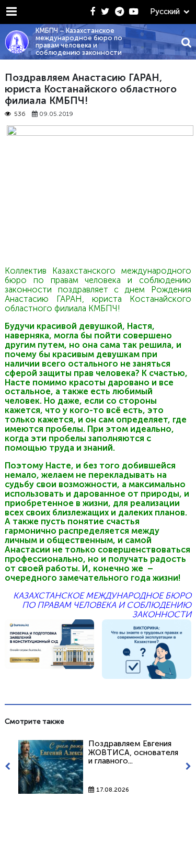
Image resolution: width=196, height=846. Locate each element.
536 (20, 114)
